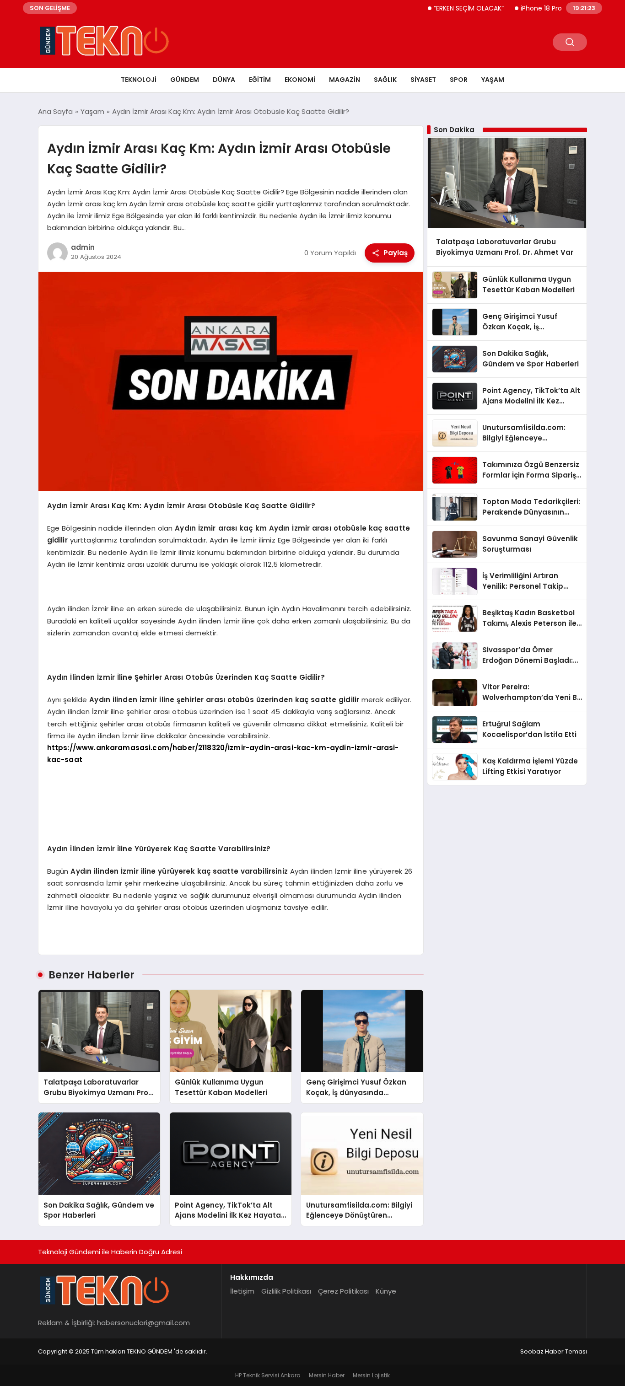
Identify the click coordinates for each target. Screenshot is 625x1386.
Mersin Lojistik (371, 1375)
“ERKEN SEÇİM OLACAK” (443, 8)
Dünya (224, 79)
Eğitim (260, 79)
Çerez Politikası (343, 1291)
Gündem (184, 79)
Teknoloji (138, 79)
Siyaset (423, 79)
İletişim (242, 1291)
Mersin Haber (327, 1375)
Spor (459, 79)
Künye (386, 1291)
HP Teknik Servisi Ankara (268, 1375)
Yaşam (492, 79)
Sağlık (385, 79)
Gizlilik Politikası (286, 1291)
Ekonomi (300, 79)
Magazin (344, 79)
